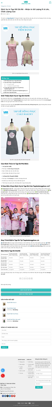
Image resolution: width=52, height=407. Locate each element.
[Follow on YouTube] (14, 396)
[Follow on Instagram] (5, 396)
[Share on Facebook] (22, 278)
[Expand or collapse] (28, 78)
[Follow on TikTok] (7, 396)
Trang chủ (3, 6)
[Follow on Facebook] (3, 396)
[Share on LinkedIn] (32, 278)
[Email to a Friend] (27, 278)
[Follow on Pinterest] (12, 396)
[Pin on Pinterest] (29, 278)
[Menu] (1, 2)
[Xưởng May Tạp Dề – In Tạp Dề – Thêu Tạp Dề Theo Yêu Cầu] (26, 2)
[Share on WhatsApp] (20, 278)
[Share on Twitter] (25, 278)
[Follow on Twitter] (10, 396)
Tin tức (9, 6)
